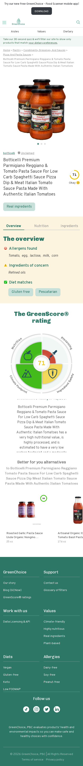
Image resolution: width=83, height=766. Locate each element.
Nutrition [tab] (41, 226)
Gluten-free (11, 675)
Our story (9, 583)
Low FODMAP (12, 689)
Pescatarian (48, 292)
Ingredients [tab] (69, 226)
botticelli (9, 153)
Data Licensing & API (16, 622)
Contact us (51, 583)
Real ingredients (19, 207)
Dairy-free (50, 668)
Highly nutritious (54, 629)
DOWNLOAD (42, 11)
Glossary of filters (55, 590)
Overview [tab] (13, 226)
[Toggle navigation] (6, 22)
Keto (6, 682)
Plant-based (52, 643)
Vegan (7, 668)
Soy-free (49, 675)
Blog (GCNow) (12, 590)
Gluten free (21, 292)
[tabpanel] (41, 266)
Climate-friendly (54, 622)
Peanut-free (52, 682)
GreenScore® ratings (17, 597)
